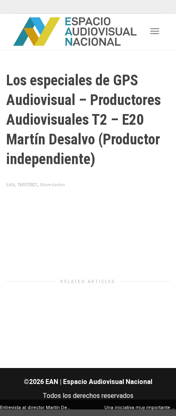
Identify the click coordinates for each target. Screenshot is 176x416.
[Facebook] (33, 7)
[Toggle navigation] (155, 31)
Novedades (52, 184)
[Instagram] (61, 7)
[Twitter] (19, 7)
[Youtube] (47, 7)
